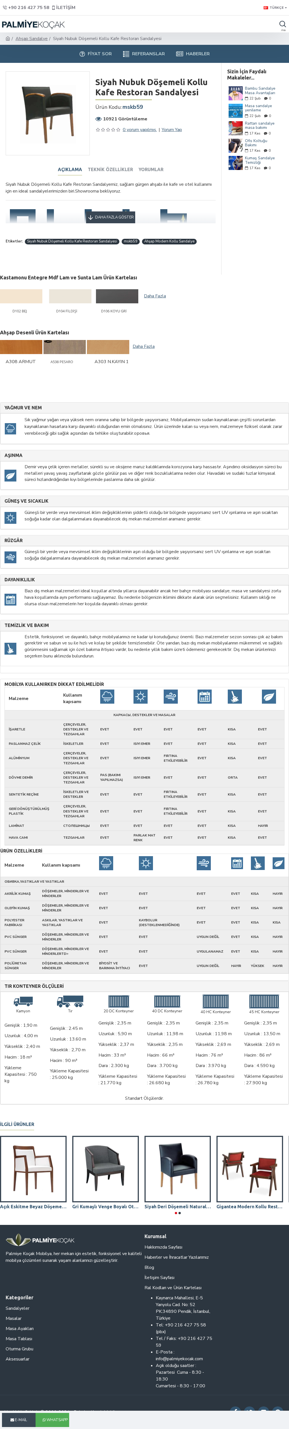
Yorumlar (151, 169)
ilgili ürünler (17, 1124)
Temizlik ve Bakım (27, 625)
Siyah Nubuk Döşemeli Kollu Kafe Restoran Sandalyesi (72, 241)
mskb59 (130, 241)
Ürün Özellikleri (21, 851)
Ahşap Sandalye (32, 39)
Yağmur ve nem (23, 407)
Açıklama (70, 169)
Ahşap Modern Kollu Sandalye (169, 241)
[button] (176, 1213)
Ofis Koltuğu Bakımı (256, 143)
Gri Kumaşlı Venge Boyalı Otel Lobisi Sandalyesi (105, 1206)
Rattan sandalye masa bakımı (260, 125)
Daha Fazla (155, 296)
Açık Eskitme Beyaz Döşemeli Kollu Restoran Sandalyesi (33, 1206)
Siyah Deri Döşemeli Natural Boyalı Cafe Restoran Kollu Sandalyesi (177, 1206)
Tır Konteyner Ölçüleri (34, 986)
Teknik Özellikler (110, 169)
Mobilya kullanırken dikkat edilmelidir (54, 684)
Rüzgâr (14, 540)
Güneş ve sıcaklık (27, 501)
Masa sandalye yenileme (258, 108)
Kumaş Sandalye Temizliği (260, 160)
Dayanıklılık (20, 579)
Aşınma (14, 455)
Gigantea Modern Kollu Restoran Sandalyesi (249, 1206)
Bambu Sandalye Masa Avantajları (260, 90)
